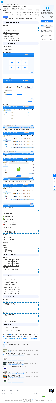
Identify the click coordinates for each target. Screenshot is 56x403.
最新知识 (46, 25)
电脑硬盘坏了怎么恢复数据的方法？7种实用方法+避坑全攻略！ (12, 338)
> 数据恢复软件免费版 (43, 16)
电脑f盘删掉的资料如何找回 (14, 364)
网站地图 (30, 401)
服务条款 (18, 390)
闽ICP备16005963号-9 (34, 399)
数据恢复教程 (7, 4)
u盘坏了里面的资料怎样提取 (7, 336)
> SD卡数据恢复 (51, 17)
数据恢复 (36, 18)
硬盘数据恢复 (3, 390)
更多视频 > (37, 10)
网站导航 (32, 401)
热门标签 (49, 25)
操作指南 (11, 390)
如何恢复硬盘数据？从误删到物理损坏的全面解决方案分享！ (30, 338)
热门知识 (42, 25)
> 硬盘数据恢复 (51, 16)
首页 (5, 4)
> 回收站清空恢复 (43, 17)
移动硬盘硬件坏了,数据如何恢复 (33, 336)
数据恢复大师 (10, 334)
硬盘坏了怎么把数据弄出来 (14, 373)
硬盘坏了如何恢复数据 (25, 336)
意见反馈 (28, 401)
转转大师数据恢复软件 (12, 8)
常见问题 (11, 393)
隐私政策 (26, 401)
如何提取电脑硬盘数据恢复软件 (16, 336)
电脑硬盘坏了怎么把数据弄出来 (21, 373)
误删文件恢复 (3, 393)
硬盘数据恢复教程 (9, 351)
